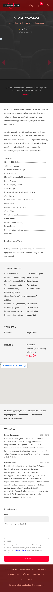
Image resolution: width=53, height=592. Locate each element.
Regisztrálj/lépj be (20, 550)
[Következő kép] (49, 62)
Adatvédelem (11, 569)
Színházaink (14, 574)
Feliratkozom (27, 569)
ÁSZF (30, 579)
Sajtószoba (38, 574)
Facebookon (26, 585)
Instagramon (39, 585)
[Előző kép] (3, 62)
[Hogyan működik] (31, 5)
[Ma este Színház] (11, 6)
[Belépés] (48, 5)
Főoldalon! (26, 94)
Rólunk (26, 574)
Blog (23, 579)
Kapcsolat (42, 569)
